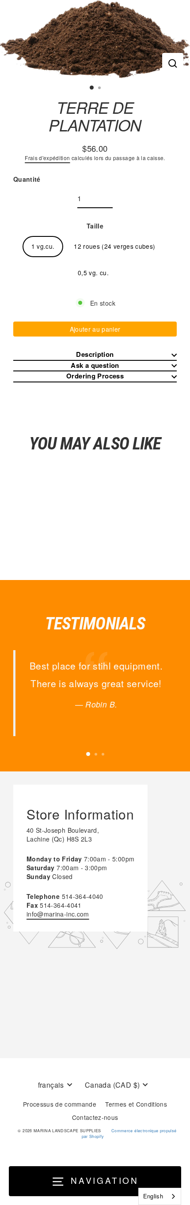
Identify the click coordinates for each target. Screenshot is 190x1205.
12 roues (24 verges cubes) (114, 246)
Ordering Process (95, 376)
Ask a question (95, 365)
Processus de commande (59, 1104)
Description (95, 354)
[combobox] (159, 1196)
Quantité (27, 179)
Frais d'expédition (47, 157)
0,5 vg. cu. (93, 272)
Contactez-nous (95, 1117)
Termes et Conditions (136, 1104)
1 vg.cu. (43, 246)
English (153, 1196)
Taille (95, 225)
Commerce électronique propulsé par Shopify (129, 1133)
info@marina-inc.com (58, 913)
